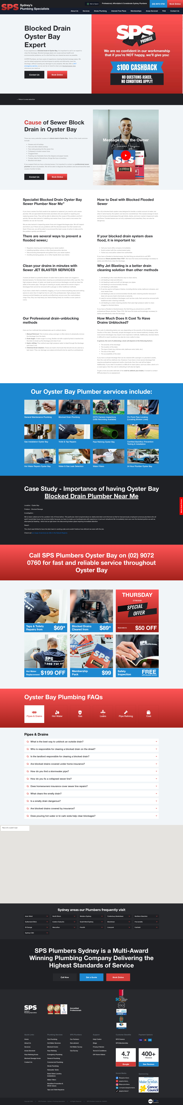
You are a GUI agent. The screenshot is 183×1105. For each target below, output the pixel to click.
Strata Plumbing (100, 11)
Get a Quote (91, 977)
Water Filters (51, 1080)
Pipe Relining (52, 1051)
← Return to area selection (26, 99)
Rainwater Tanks (53, 1070)
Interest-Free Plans (118, 11)
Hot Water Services (54, 1043)
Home (26, 1039)
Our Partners (74, 1039)
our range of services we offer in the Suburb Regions (49, 533)
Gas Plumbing (52, 1039)
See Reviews (148, 1064)
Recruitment (74, 1043)
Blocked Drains (52, 1047)
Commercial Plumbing (55, 1062)
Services (86, 11)
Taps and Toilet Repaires (55, 1089)
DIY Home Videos (99, 1054)
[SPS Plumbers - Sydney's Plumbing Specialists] (25, 7)
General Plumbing (53, 1058)
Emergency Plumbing (54, 1054)
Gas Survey (74, 1051)
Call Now (65, 977)
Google (126, 1064)
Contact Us (174, 11)
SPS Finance (120, 1039)
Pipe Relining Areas (31, 1054)
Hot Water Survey (76, 1047)
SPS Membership (122, 1043)
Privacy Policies (98, 1047)
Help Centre (97, 1039)
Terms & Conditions (99, 1051)
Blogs (95, 1043)
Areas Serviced (152, 11)
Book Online (175, 4)
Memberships (136, 11)
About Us (74, 11)
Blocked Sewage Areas (32, 1058)
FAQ (164, 11)
